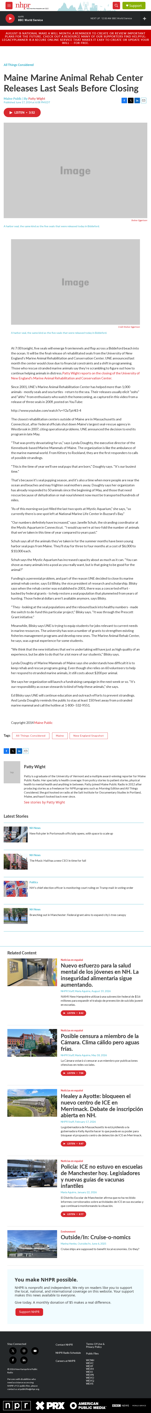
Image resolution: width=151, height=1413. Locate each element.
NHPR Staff (67, 1121)
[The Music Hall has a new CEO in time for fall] (16, 862)
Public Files (92, 1353)
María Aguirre (68, 1192)
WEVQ (90, 1380)
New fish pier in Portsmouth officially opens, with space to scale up (71, 833)
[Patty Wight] (12, 772)
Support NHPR (29, 1312)
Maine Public (43, 723)
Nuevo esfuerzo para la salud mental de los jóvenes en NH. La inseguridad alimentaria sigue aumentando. (100, 974)
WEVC (90, 1363)
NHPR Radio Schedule (68, 1352)
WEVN (90, 1374)
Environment (68, 1231)
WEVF (89, 1366)
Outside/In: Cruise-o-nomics (96, 1237)
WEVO (90, 1377)
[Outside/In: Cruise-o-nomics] (32, 1244)
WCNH (90, 1360)
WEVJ (89, 1371)
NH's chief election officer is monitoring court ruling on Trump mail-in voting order (81, 887)
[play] (10, 18)
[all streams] (145, 18)
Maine (60, 735)
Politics (33, 882)
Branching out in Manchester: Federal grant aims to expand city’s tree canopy (77, 915)
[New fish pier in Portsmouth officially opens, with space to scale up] (16, 834)
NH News (35, 828)
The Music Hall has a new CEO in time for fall (57, 860)
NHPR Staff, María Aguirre (75, 991)
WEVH (90, 1368)
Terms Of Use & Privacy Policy (95, 1345)
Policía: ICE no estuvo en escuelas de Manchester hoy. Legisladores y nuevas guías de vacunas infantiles (102, 1176)
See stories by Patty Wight (44, 802)
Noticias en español (72, 960)
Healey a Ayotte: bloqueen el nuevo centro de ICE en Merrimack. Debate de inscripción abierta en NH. (102, 1105)
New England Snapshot (88, 735)
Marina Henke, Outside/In (76, 1243)
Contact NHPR (64, 1344)
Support (135, 6)
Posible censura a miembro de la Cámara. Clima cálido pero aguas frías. (100, 1042)
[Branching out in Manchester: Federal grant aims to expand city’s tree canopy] (16, 916)
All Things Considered (19, 64)
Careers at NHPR (65, 1360)
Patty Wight (36, 98)
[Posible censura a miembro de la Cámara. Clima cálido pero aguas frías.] (32, 1043)
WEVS (89, 1383)
